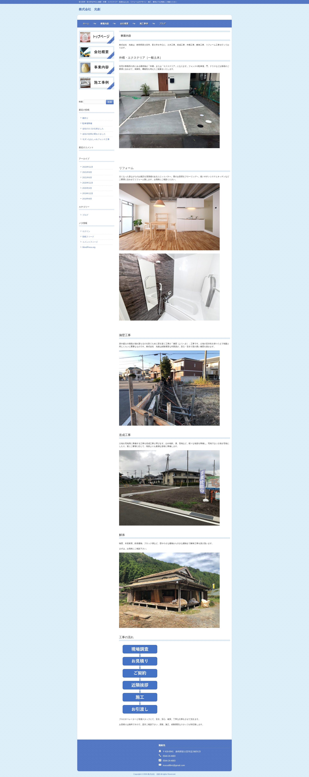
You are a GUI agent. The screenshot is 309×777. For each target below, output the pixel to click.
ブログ (162, 23)
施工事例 (144, 23)
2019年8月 (87, 199)
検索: (81, 102)
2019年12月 (87, 193)
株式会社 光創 (89, 9)
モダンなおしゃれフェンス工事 (95, 139)
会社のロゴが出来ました (93, 129)
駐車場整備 (87, 123)
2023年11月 (87, 167)
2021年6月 (87, 177)
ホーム (86, 23)
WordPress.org (88, 247)
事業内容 (104, 23)
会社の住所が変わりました (94, 134)
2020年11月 (87, 183)
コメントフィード (90, 242)
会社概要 (124, 23)
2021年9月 (87, 172)
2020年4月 (87, 188)
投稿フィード (88, 237)
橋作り (85, 118)
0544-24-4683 (169, 756)
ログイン (86, 231)
